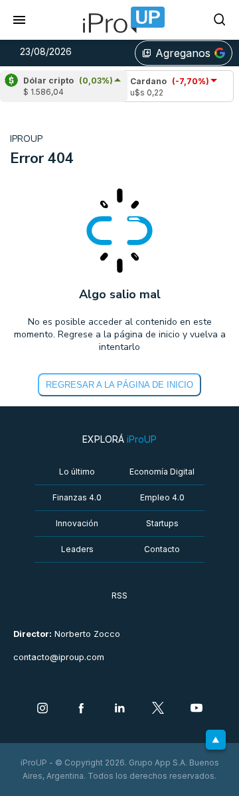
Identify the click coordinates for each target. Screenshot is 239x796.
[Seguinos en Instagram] (42, 709)
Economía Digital (162, 472)
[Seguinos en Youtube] (196, 709)
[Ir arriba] (216, 740)
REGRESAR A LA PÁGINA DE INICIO (119, 385)
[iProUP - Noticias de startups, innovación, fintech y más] (119, 20)
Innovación (77, 523)
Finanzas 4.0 (77, 497)
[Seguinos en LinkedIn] (119, 709)
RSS (119, 595)
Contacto (162, 549)
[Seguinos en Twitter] (158, 709)
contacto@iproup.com (58, 657)
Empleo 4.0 (162, 497)
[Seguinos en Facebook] (81, 709)
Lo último (77, 472)
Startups (162, 523)
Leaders (77, 549)
